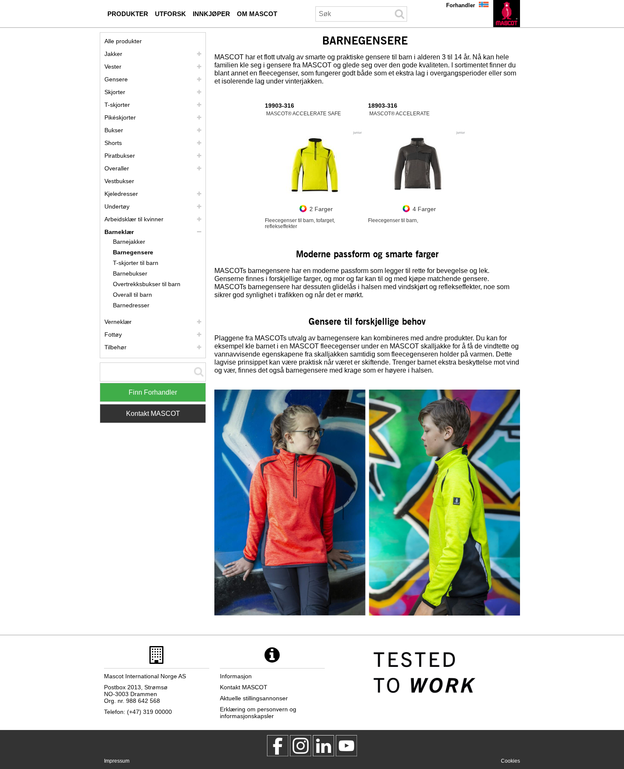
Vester (112, 66)
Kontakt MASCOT (153, 413)
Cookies (510, 761)
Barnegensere (133, 252)
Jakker (113, 53)
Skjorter (114, 92)
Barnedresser (131, 305)
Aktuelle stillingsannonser (254, 698)
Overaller (116, 168)
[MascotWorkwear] (277, 745)
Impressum (116, 761)
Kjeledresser (121, 193)
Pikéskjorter (120, 117)
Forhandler (460, 5)
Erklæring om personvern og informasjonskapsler (258, 712)
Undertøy (116, 206)
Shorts (113, 142)
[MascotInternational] (346, 745)
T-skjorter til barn (135, 262)
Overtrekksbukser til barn (146, 284)
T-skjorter (117, 104)
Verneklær (118, 321)
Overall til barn (132, 294)
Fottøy (113, 334)
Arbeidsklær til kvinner (133, 219)
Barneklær (119, 231)
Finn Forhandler (153, 392)
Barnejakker (129, 241)
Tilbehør (115, 347)
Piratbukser (119, 155)
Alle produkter (123, 41)
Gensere (116, 79)
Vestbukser (119, 181)
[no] (506, 13)
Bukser (113, 130)
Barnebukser (130, 273)
